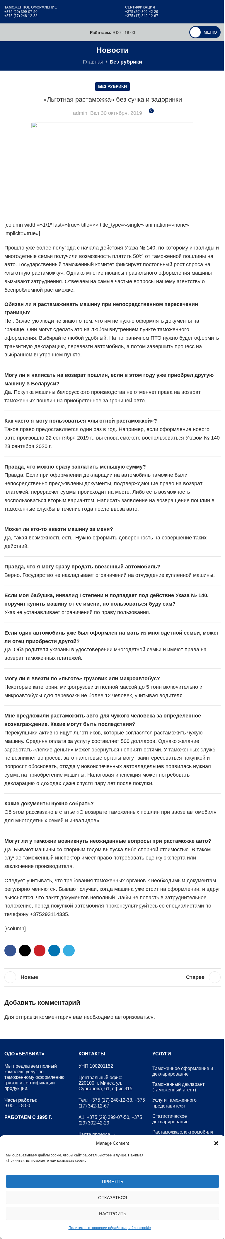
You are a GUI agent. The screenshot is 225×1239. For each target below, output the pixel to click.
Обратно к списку (112, 977)
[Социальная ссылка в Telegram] (69, 950)
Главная (93, 62)
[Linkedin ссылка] (54, 950)
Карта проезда (94, 1134)
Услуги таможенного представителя (174, 1103)
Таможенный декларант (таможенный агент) (178, 1087)
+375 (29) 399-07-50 (21, 12)
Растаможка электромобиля (182, 1131)
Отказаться (112, 1197)
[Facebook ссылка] (10, 950)
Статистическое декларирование (170, 1119)
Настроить (112, 1213)
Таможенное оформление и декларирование (182, 1071)
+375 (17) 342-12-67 (141, 16)
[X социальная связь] (25, 950)
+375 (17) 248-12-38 (21, 16)
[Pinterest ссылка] (39, 950)
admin (80, 113)
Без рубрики (126, 62)
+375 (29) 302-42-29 (141, 12)
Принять (112, 1181)
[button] (216, 1143)
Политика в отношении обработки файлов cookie (110, 1228)
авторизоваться (134, 1017)
